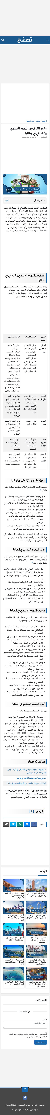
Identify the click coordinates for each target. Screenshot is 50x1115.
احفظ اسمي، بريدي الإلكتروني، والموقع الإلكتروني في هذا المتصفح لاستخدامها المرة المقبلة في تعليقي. (28, 1035)
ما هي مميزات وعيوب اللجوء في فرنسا (31, 778)
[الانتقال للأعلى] (25, 1089)
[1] (40, 490)
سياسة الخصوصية (24, 1105)
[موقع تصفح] (25, 40)
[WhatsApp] (20, 824)
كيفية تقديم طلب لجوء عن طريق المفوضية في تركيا (27, 783)
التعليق (44, 1020)
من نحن (41, 1105)
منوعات (38, 121)
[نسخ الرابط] (6, 824)
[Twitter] (13, 824)
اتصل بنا (34, 1105)
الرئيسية (44, 121)
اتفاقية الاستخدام (11, 1105)
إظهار (6, 201)
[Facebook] (34, 824)
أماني (42, 137)
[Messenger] (27, 824)
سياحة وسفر (30, 121)
